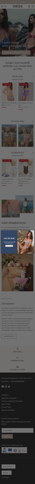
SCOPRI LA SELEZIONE (9, 245)
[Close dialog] (33, 231)
